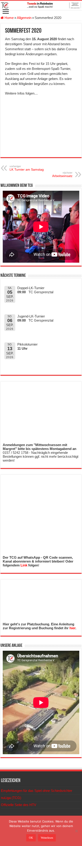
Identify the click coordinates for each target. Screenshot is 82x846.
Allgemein (24, 18)
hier (72, 628)
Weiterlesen (47, 837)
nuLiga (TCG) (11, 798)
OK (31, 837)
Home (9, 18)
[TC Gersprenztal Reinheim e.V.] (41, 5)
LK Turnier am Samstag (27, 168)
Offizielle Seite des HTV (18, 805)
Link (23, 565)
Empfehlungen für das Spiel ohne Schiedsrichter (36, 791)
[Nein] (76, 831)
